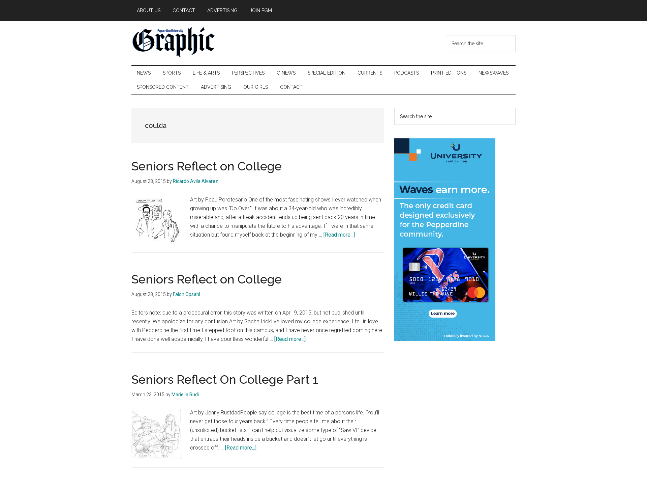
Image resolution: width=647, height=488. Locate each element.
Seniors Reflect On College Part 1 (224, 379)
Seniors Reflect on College (206, 166)
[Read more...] (339, 235)
